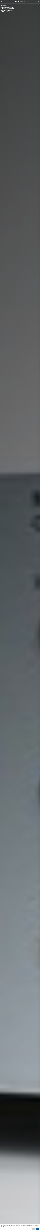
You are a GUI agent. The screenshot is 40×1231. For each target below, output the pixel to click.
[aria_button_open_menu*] (1, 1)
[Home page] (20, 2)
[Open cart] (38, 1)
